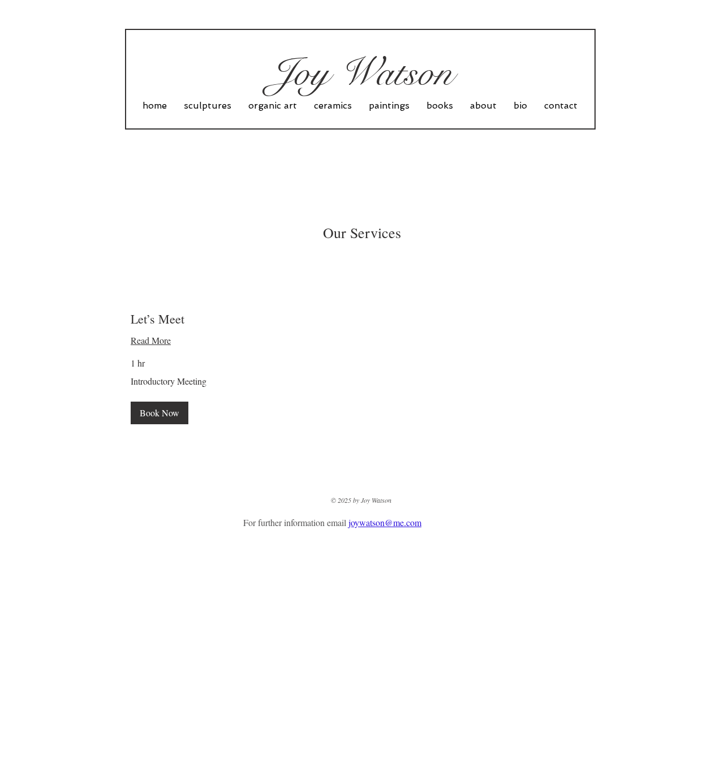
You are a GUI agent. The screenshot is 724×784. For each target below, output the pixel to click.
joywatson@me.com (384, 522)
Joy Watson (361, 72)
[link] (362, 319)
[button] (159, 413)
